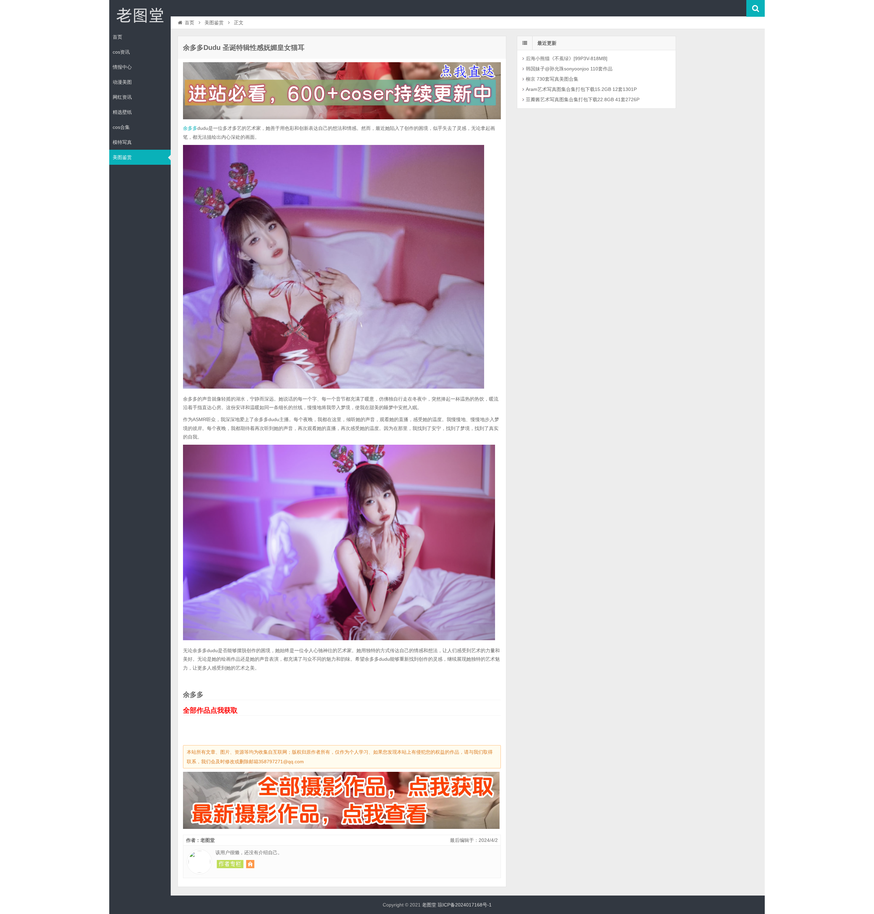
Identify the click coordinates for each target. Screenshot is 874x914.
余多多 (190, 128)
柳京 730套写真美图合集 (552, 79)
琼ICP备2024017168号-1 (465, 905)
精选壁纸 (122, 112)
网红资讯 (122, 97)
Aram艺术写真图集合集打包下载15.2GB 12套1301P (581, 89)
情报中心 (122, 67)
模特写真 (122, 142)
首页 (117, 37)
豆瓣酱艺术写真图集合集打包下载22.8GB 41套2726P (582, 99)
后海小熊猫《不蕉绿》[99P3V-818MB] (566, 58)
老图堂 (140, 15)
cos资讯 (121, 52)
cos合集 (121, 127)
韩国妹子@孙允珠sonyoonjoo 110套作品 (569, 68)
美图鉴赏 (122, 157)
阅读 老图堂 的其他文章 (230, 864)
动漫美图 (122, 82)
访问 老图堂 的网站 (250, 864)
